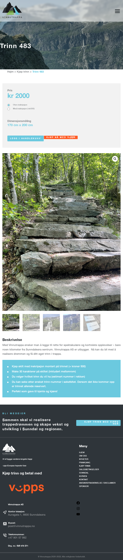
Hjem (82, 452)
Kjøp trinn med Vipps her (101, 423)
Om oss (83, 456)
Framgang (84, 462)
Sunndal (84, 473)
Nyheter (83, 459)
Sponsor (84, 486)
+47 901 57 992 (17, 537)
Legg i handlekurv (25, 138)
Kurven (83, 476)
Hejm (10, 71)
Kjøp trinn (23, 71)
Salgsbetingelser (89, 469)
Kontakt (83, 479)
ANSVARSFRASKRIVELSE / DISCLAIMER (97, 483)
